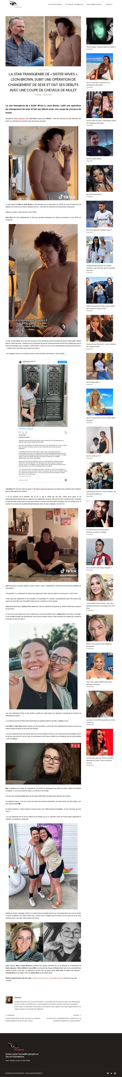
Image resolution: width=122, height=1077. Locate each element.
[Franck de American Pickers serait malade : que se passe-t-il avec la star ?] (101, 290)
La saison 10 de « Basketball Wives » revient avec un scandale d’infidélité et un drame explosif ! (63, 1018)
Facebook (59, 978)
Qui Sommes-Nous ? (94, 4)
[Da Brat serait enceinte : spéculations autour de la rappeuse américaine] (101, 104)
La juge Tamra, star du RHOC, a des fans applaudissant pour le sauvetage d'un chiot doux (100, 605)
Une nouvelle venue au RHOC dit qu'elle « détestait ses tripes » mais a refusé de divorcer (100, 760)
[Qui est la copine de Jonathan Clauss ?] (101, 214)
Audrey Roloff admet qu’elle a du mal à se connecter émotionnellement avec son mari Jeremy (23, 1018)
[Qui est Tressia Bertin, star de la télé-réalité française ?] (101, 402)
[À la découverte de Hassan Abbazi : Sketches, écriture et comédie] (101, 513)
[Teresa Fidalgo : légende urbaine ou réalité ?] (101, 31)
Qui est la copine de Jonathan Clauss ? (99, 230)
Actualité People (55, 4)
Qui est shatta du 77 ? (93, 456)
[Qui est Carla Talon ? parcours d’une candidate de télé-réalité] (101, 66)
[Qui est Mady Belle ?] (101, 366)
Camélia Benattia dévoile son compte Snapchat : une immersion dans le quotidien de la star (100, 268)
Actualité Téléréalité (74, 4)
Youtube (51, 978)
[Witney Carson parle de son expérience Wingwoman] (101, 628)
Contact (109, 4)
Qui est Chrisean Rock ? (94, 194)
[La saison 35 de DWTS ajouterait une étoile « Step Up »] (101, 704)
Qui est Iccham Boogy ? (94, 159)
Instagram (43, 978)
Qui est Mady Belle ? (93, 382)
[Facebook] (107, 1073)
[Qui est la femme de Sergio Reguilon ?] (101, 551)
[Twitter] (111, 1073)
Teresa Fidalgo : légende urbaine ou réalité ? (100, 47)
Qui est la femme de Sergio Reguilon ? (99, 568)
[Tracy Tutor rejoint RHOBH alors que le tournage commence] (101, 666)
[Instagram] (114, 1073)
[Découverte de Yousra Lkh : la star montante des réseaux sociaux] (101, 328)
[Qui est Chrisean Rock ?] (101, 178)
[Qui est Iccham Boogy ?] (101, 142)
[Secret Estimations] (16, 4)
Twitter (35, 978)
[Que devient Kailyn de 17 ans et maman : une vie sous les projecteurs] (101, 475)
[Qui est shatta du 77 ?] (101, 440)
